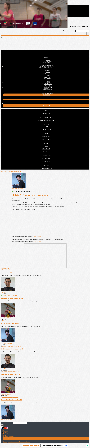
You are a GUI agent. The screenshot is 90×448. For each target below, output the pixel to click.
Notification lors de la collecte (31, 445)
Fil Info (48, 60)
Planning (48, 76)
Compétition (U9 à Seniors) (47, 65)
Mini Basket (48, 70)
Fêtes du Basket (48, 88)
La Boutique (48, 91)
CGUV (4, 435)
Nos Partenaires (46, 149)
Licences (5, 432)
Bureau (48, 82)
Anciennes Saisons (46, 161)
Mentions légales (6, 433)
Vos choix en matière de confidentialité (52, 445)
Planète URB (48, 85)
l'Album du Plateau (37, 236)
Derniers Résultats (47, 77)
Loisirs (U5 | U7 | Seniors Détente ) (48, 66)
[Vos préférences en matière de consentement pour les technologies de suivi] (87, 445)
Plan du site (5, 431)
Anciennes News (48, 61)
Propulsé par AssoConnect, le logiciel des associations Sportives (16, 442)
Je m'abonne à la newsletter (69, 31)
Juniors (48, 72)
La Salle (48, 81)
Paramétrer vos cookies (8, 436)
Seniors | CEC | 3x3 (46, 129)
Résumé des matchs (46, 139)
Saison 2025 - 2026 (47, 86)
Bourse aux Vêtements (47, 93)
